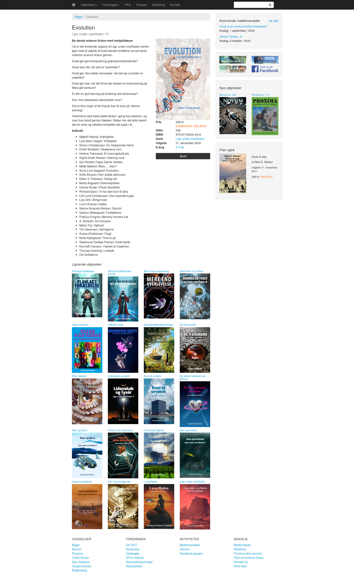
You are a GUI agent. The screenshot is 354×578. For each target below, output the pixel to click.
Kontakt (175, 5)
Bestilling (158, 5)
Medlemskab (242, 545)
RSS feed (240, 566)
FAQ (128, 5)
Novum (76, 549)
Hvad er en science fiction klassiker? (243, 26)
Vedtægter (132, 553)
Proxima (77, 553)
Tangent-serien (81, 566)
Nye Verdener (81, 562)
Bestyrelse (133, 549)
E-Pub (180, 147)
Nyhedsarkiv (134, 566)
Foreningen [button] (109, 5)
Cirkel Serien (80, 557)
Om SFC (131, 545)
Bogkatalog (79, 570)
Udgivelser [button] (88, 5)
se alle (273, 20)
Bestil (183, 156)
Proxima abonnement (248, 553)
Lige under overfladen (190, 139)
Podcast (141, 5)
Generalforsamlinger (139, 562)
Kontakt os (241, 562)
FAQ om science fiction (249, 557)
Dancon (185, 549)
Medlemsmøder (190, 545)
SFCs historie (135, 557)
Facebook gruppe (191, 553)
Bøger (79, 17)
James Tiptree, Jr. (230, 36)
